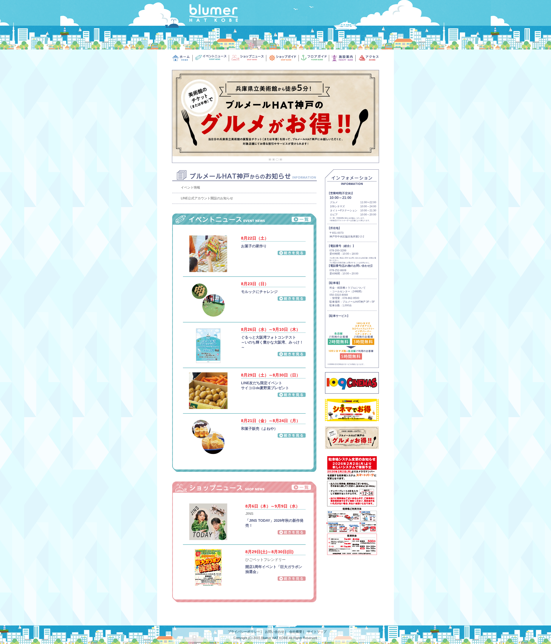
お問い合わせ (274, 631)
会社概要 (295, 631)
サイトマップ (317, 631)
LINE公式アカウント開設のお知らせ (207, 198)
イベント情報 (190, 187)
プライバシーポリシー (244, 631)
